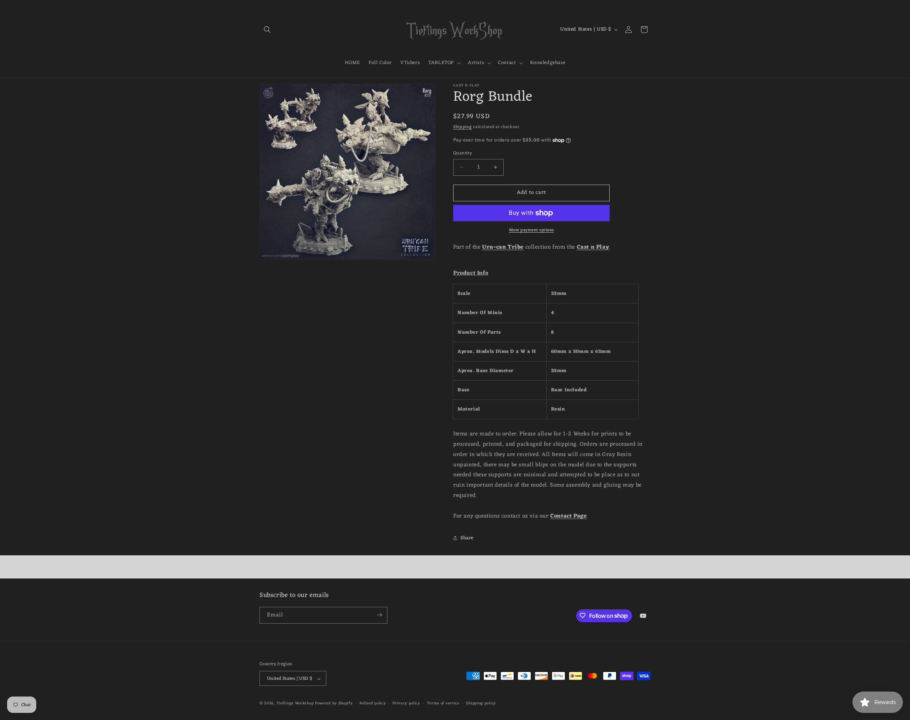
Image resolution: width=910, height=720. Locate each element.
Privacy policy (406, 703)
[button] (267, 29)
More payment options (531, 230)
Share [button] (466, 538)
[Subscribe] (379, 615)
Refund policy (372, 703)
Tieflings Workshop (295, 703)
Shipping (462, 127)
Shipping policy (481, 703)
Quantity (462, 153)
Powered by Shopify (334, 703)
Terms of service (443, 703)
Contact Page (568, 516)
